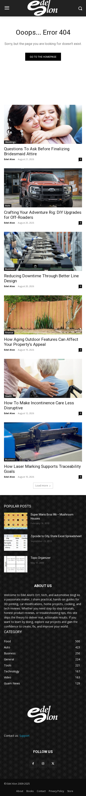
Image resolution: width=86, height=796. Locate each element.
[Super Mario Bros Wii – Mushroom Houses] (15, 521)
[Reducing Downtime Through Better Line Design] (43, 251)
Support (24, 735)
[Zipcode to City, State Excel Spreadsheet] (15, 542)
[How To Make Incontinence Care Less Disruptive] (43, 378)
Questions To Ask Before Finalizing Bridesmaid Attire (36, 151)
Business (10, 269)
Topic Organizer (41, 557)
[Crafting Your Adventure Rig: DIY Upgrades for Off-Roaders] (43, 187)
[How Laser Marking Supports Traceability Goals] (43, 441)
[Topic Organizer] (15, 564)
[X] (53, 764)
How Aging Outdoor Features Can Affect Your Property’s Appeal (41, 342)
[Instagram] (43, 764)
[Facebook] (33, 764)
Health (8, 396)
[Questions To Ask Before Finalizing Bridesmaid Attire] (43, 124)
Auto (7, 205)
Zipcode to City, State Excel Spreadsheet (56, 536)
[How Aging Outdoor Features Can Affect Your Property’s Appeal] (43, 314)
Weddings (10, 142)
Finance (9, 332)
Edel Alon (9, 159)
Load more (41, 485)
